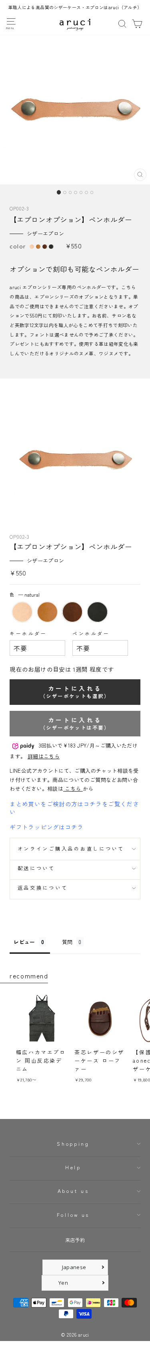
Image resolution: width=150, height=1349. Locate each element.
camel (47, 612)
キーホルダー (28, 633)
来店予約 (75, 1240)
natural (22, 612)
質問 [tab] (67, 942)
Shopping (73, 1143)
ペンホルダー (91, 633)
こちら (73, 788)
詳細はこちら (44, 756)
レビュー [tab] (24, 942)
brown (72, 612)
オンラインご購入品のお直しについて (71, 848)
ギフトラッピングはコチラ (46, 827)
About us (73, 1190)
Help (73, 1167)
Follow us (73, 1214)
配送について (36, 868)
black (97, 612)
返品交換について (43, 887)
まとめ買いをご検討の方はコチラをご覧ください (74, 807)
